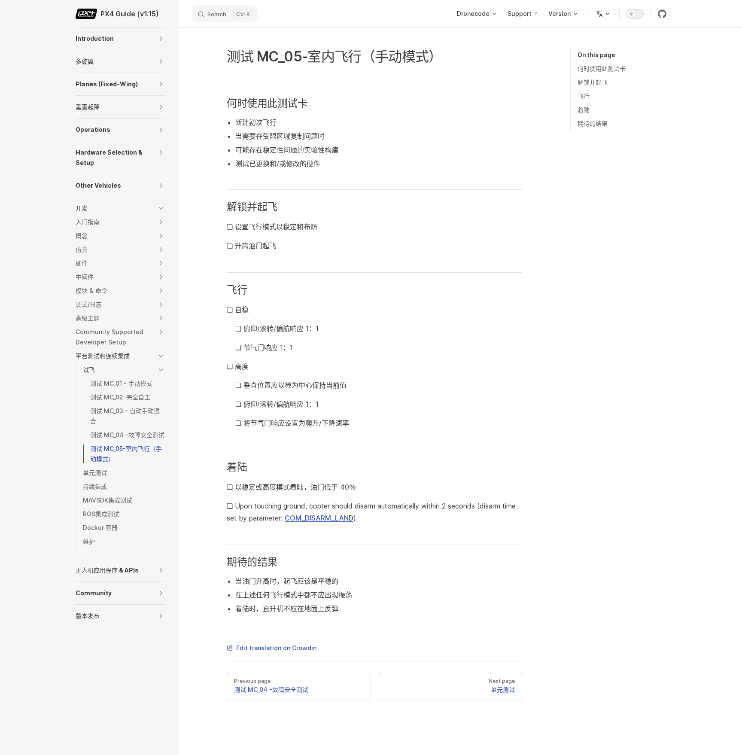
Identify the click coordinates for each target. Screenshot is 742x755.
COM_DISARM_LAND (319, 518)
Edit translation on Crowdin (276, 647)
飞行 (584, 96)
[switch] (635, 13)
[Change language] (603, 13)
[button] (161, 39)
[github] (662, 13)
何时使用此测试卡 (602, 68)
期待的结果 (593, 123)
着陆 (584, 109)
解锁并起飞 (593, 82)
